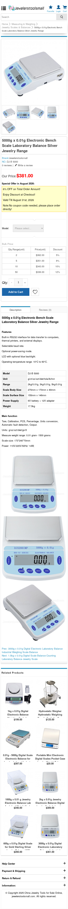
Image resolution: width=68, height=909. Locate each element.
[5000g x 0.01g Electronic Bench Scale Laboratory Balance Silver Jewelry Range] (34, 72)
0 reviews (7, 165)
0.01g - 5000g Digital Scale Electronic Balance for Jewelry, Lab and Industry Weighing (18, 760)
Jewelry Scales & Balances (16, 27)
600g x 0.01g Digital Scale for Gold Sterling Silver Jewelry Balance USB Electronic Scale (17, 848)
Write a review (25, 165)
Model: (5, 228)
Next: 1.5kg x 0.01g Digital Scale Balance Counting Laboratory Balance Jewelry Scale (29, 657)
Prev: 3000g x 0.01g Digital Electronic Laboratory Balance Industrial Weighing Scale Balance (32, 650)
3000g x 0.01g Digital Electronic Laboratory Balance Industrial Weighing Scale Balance (50, 848)
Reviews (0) (45, 309)
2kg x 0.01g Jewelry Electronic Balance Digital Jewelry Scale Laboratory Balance (50, 804)
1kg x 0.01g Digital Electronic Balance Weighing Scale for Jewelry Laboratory (18, 716)
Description (15, 309)
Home (5, 24)
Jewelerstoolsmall (18, 158)
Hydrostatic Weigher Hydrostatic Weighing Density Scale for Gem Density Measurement (50, 716)
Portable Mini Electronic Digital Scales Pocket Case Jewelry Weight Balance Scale (50, 760)
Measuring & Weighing (23, 24)
